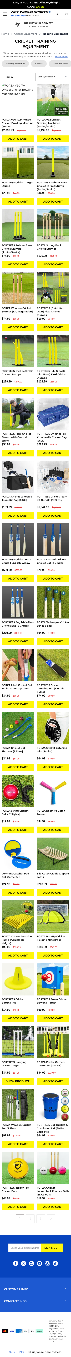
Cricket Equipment (25, 33)
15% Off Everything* (46, 2)
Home (5, 33)
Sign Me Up (51, 1247)
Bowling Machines (15, 63)
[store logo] (31, 12)
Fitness (39, 63)
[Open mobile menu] (5, 14)
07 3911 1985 (17, 1352)
